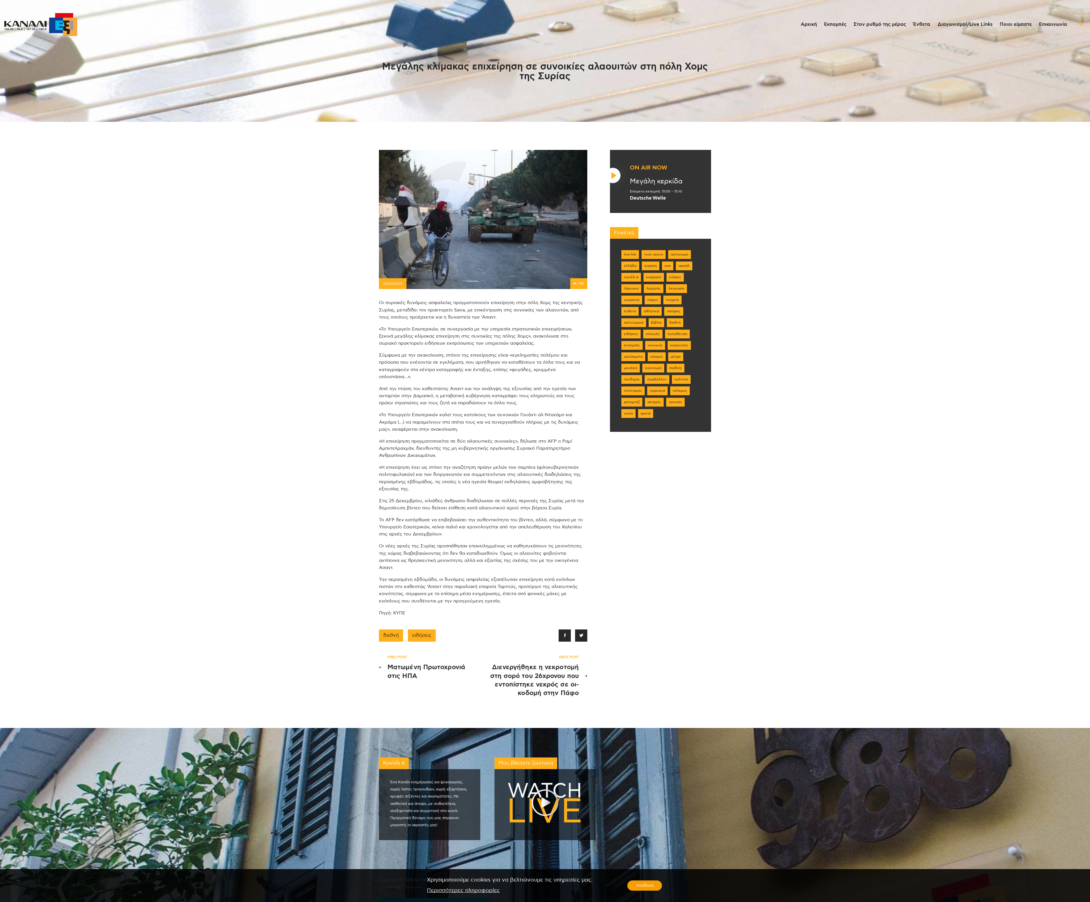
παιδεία (675, 368)
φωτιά (646, 413)
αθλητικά (651, 311)
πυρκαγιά (657, 390)
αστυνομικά (633, 322)
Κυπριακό (653, 277)
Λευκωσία (676, 288)
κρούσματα (633, 356)
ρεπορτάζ (632, 402)
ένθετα (630, 311)
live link (630, 254)
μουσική (630, 368)
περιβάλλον (657, 379)
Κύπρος (675, 277)
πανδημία (632, 379)
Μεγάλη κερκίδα (656, 181)
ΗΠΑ (668, 265)
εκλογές (653, 334)
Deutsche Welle (648, 198)
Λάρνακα (631, 288)
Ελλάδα (630, 265)
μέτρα (676, 356)
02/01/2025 (392, 283)
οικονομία (653, 368)
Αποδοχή (644, 886)
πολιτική (681, 379)
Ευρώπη (650, 265)
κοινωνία (655, 345)
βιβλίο (656, 322)
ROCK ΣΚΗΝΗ (653, 254)
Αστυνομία (679, 254)
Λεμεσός (653, 288)
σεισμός (654, 402)
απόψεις (674, 311)
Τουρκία (672, 300)
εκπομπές (632, 345)
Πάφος (652, 300)
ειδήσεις (421, 635)
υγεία (628, 413)
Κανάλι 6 (631, 277)
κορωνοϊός (679, 345)
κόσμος (656, 356)
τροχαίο (675, 402)
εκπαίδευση (677, 334)
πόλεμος (680, 390)
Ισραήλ (684, 265)
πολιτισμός (633, 390)
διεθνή (391, 635)
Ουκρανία (632, 300)
